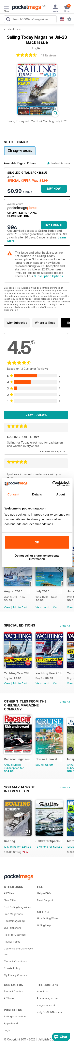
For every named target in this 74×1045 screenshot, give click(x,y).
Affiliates (9, 998)
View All (65, 625)
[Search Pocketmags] (8, 19)
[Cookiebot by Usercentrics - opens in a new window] (52, 483)
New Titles (10, 900)
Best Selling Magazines (17, 907)
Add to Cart (20, 607)
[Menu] (6, 7)
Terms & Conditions (15, 961)
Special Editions (19, 625)
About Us (42, 991)
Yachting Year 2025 (17, 673)
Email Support (45, 900)
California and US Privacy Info (18, 951)
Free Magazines (13, 914)
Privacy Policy (12, 941)
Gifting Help (44, 925)
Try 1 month (54, 225)
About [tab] (60, 494)
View (7, 607)
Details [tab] (37, 494)
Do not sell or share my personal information (37, 557)
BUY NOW (54, 188)
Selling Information (15, 1016)
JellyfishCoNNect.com (50, 1012)
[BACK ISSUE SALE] (18, 585)
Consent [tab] (13, 494)
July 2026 (43, 591)
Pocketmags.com (47, 998)
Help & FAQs (44, 893)
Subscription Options (48, 276)
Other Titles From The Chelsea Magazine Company (25, 701)
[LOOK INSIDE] (37, 114)
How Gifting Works (48, 918)
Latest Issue (14, 29)
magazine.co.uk (46, 1005)
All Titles (9, 893)
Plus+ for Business (15, 934)
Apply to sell (11, 1023)
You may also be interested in (19, 787)
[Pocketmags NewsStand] (25, 8)
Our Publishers (12, 927)
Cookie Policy (12, 968)
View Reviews (36, 414)
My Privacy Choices (15, 975)
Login (7, 1030)
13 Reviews (49, 55)
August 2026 (13, 591)
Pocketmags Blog (14, 920)
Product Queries (13, 991)
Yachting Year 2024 (49, 673)
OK (37, 542)
